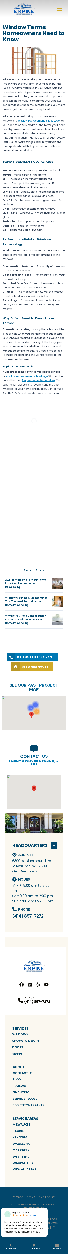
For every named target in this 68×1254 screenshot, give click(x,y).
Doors (17, 1047)
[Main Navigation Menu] (59, 8)
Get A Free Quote (35, 667)
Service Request (26, 1098)
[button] (36, 711)
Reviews (19, 1086)
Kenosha (20, 1137)
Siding (17, 1053)
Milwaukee (21, 1124)
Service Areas (25, 1118)
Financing (21, 1092)
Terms (31, 1197)
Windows (20, 1034)
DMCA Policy (47, 1197)
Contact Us (23, 1073)
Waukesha (21, 1143)
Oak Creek (21, 1150)
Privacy (18, 1197)
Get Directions (24, 871)
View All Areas (24, 1169)
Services (20, 1028)
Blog (17, 1079)
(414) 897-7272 (27, 916)
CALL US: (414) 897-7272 (35, 657)
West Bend (21, 1156)
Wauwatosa (23, 1163)
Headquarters (29, 845)
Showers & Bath (25, 1041)
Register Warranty (28, 1105)
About (19, 1067)
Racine (18, 1131)
